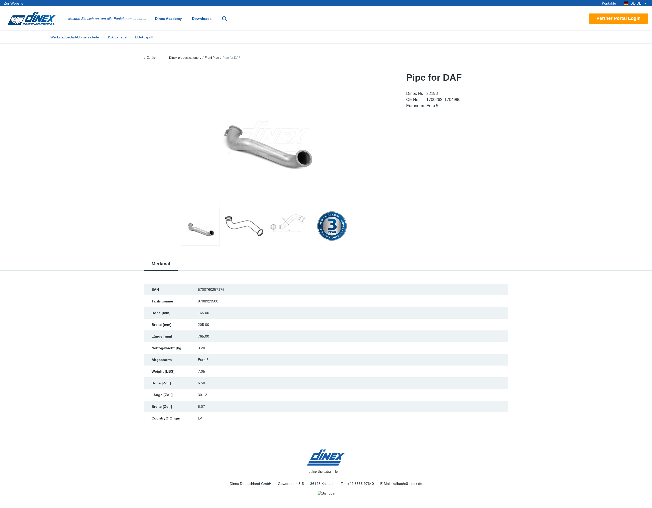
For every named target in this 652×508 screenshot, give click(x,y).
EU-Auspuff (144, 37)
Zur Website (13, 3)
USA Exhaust (116, 37)
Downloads (202, 19)
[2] (288, 226)
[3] (332, 226)
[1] (244, 226)
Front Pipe (212, 58)
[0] (266, 135)
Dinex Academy (168, 19)
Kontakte (609, 3)
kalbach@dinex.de (407, 484)
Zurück (151, 58)
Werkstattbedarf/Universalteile (74, 37)
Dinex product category (185, 58)
